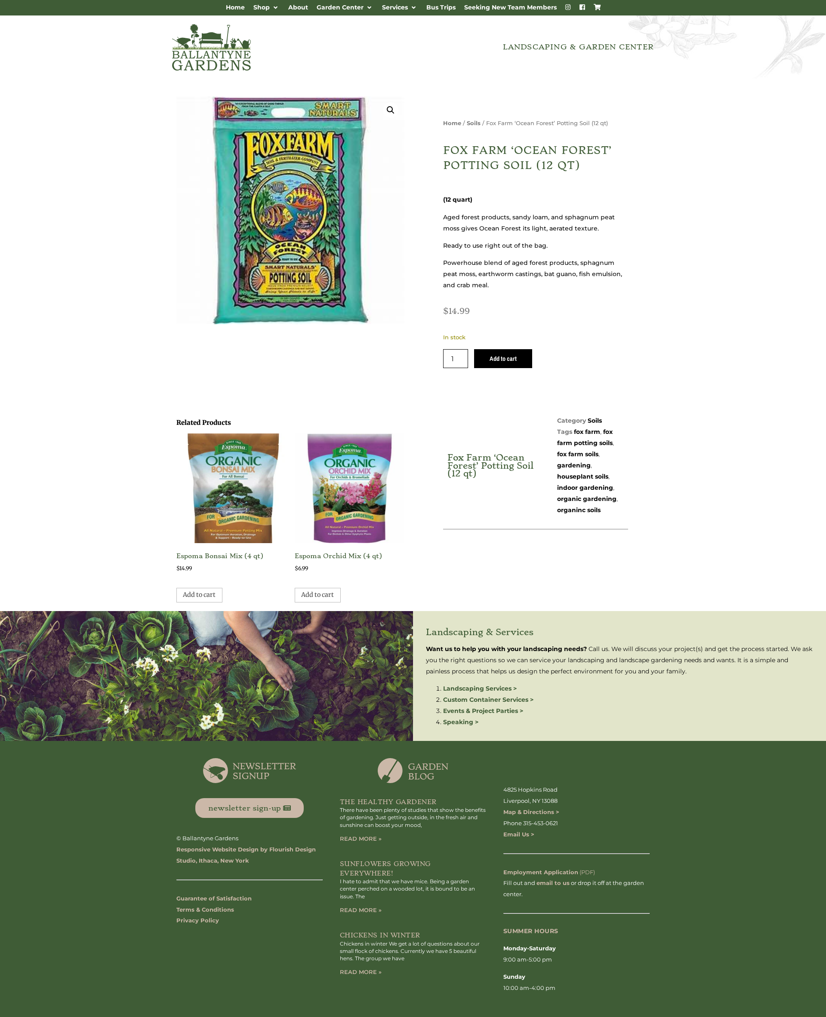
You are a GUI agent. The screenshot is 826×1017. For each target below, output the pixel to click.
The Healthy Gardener (388, 802)
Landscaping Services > (480, 688)
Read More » (361, 838)
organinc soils (579, 510)
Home (452, 123)
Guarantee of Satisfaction (214, 898)
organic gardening (586, 499)
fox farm (587, 432)
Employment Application (540, 872)
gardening (574, 465)
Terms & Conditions (205, 909)
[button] (266, 7)
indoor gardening (585, 488)
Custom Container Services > (488, 700)
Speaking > (460, 722)
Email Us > (518, 834)
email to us (553, 882)
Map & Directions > (531, 811)
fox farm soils (577, 454)
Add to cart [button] (199, 595)
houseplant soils (582, 476)
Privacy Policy (197, 920)
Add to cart (503, 358)
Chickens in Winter (380, 935)
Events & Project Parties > (483, 711)
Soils (474, 123)
